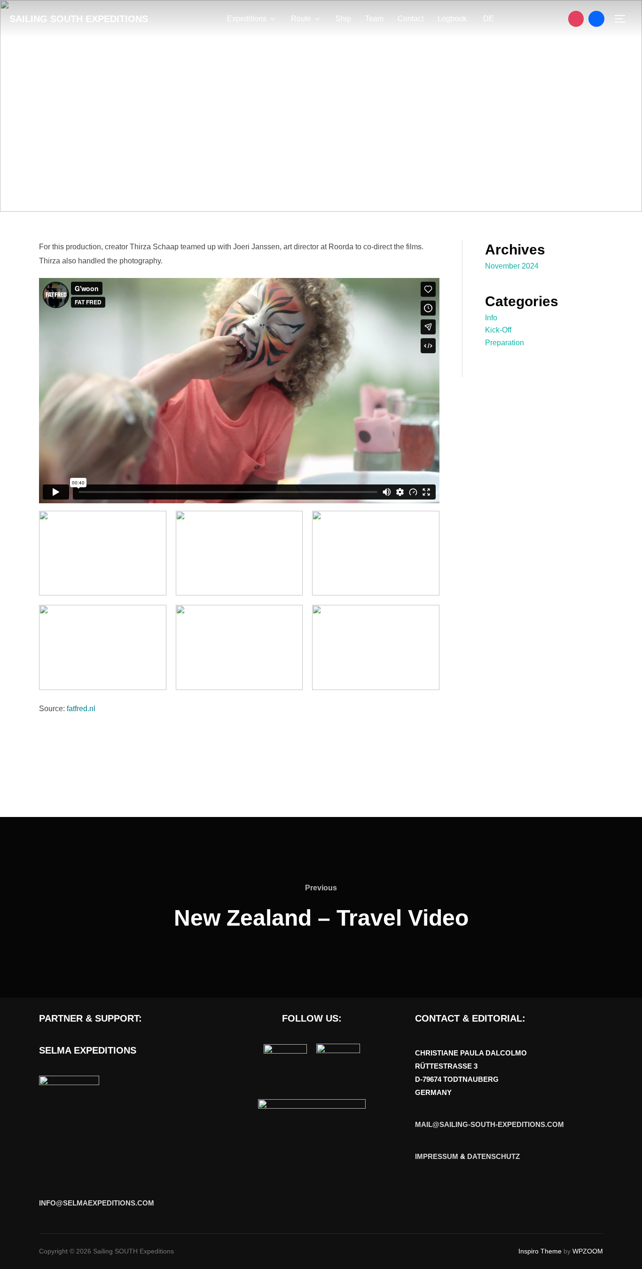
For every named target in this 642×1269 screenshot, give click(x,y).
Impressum (436, 1156)
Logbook (452, 19)
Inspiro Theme (540, 1251)
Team (374, 19)
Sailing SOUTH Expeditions (78, 19)
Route (301, 19)
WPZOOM (587, 1251)
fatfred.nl (81, 709)
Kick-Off (498, 330)
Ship (343, 19)
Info (491, 318)
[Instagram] (576, 18)
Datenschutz (493, 1156)
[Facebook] (596, 18)
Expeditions (246, 19)
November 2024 (512, 266)
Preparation (504, 343)
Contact (410, 19)
